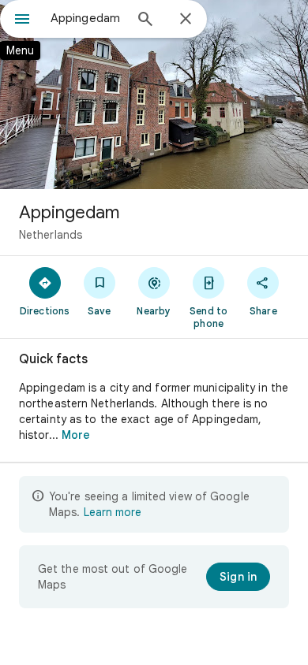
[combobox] (87, 18)
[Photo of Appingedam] (154, 94)
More (76, 435)
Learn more (112, 512)
